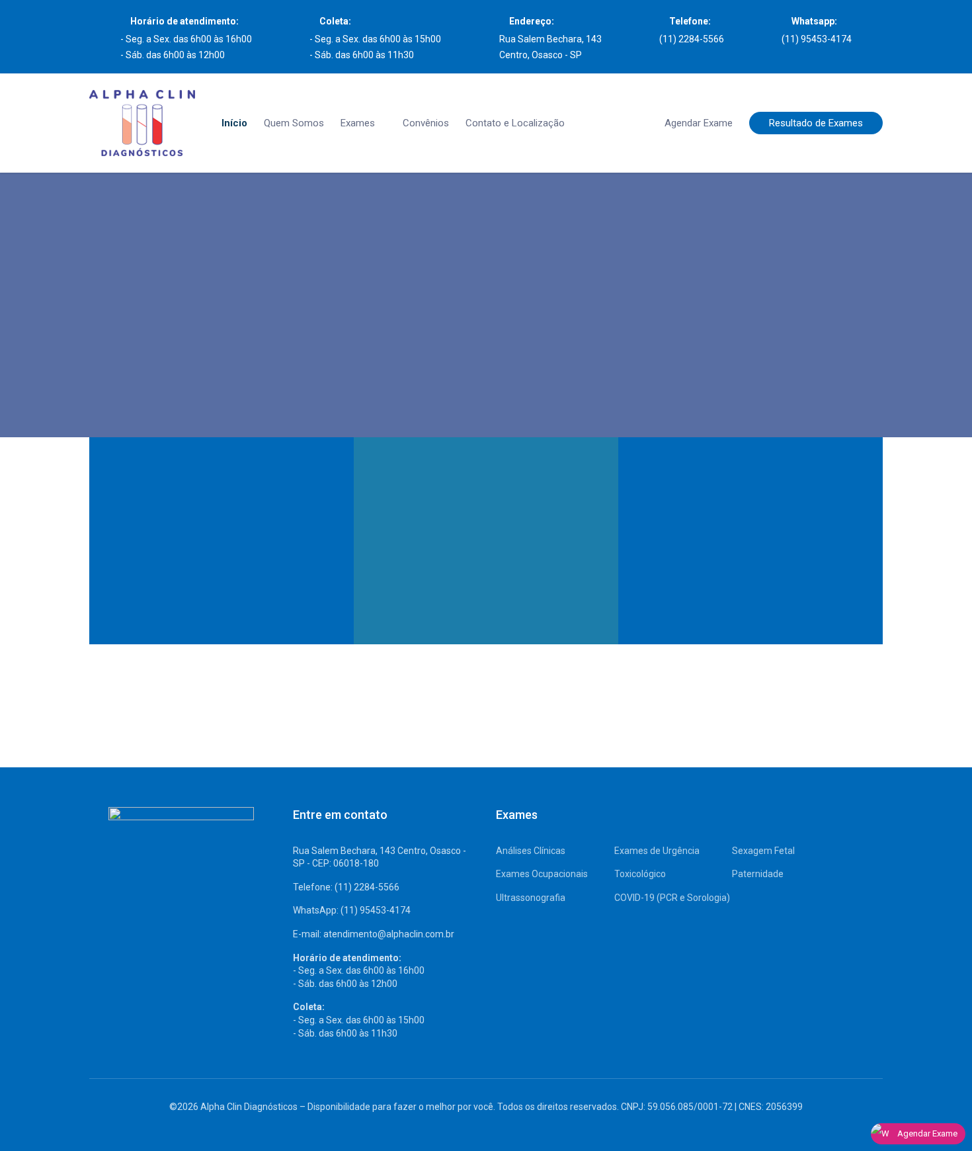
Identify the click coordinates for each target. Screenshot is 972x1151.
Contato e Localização (515, 123)
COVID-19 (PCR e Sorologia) (672, 897)
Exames (358, 123)
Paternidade (758, 874)
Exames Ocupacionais (542, 874)
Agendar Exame (699, 123)
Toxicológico (640, 874)
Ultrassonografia (530, 897)
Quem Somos (294, 123)
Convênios (426, 123)
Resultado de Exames (816, 123)
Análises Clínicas (530, 850)
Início (234, 123)
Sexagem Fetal (763, 850)
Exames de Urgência (657, 850)
